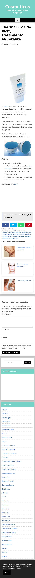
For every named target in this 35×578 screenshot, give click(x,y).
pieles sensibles (17, 234)
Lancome (5, 501)
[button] (17, 20)
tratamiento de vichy (7, 236)
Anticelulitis (6, 422)
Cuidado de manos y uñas (11, 461)
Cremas (14, 229)
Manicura (5, 509)
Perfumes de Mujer (9, 532)
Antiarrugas (6, 418)
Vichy (16, 184)
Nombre (5, 330)
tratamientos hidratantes (8, 238)
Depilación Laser (8, 481)
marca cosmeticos (16, 232)
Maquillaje (5, 513)
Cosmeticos (17, 6)
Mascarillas (6, 517)
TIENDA (4, 548)
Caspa (4, 441)
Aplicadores (6, 426)
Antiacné (5, 414)
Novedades (6, 521)
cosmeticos (20, 230)
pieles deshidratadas (7, 234)
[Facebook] (5, 225)
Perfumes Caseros (8, 525)
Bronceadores (7, 437)
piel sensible (25, 232)
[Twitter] (13, 225)
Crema (25, 230)
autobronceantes (8, 430)
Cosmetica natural (8, 449)
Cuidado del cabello (9, 469)
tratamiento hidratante (18, 236)
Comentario (6, 314)
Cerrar (7, 573)
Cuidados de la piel (8, 473)
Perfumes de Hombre (9, 529)
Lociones (5, 505)
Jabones (5, 493)
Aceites (4, 410)
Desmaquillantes (8, 485)
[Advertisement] (17, 60)
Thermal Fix (28, 234)
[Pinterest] (29, 225)
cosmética (14, 230)
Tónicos (4, 552)
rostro (22, 234)
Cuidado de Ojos (8, 465)
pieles (29, 232)
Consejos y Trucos (8, 445)
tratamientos (27, 236)
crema (6, 106)
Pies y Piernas (7, 536)
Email (4, 338)
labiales (4, 497)
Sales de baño (7, 544)
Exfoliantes (6, 489)
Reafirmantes (7, 540)
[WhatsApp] (21, 225)
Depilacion (5, 477)
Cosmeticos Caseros (9, 453)
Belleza (4, 433)
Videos (4, 556)
